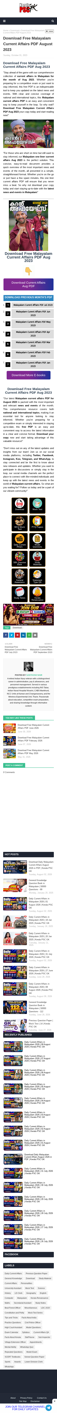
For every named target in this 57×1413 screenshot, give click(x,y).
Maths (7, 1303)
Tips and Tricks (11, 1318)
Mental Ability (10, 1347)
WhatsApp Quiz (26, 1347)
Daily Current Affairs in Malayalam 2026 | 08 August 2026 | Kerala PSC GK (41, 988)
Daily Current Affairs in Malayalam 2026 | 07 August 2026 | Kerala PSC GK (37, 1058)
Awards (17, 1362)
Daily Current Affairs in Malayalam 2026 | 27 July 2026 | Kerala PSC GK (38, 1227)
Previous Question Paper (36, 1273)
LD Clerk (18, 1293)
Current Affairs (11, 1283)
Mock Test (29, 1288)
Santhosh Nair (34, 675)
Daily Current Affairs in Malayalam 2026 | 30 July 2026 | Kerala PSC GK (38, 1185)
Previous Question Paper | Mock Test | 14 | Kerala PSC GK (41, 1023)
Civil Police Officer (33, 1322)
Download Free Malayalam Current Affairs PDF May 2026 (33, 752)
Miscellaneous (31, 1308)
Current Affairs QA (41, 1332)
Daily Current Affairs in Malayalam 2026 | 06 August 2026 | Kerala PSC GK (37, 1072)
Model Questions (33, 1327)
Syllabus (26, 1332)
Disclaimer (35, 1401)
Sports (7, 1362)
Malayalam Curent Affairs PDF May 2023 (33, 323)
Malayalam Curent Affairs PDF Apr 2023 (33, 333)
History (8, 1293)
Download (14, 30)
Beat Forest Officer (13, 1308)
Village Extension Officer (15, 1342)
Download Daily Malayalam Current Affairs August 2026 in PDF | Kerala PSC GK (41, 866)
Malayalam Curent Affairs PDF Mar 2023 (33, 344)
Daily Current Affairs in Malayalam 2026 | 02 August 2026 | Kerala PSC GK (37, 1128)
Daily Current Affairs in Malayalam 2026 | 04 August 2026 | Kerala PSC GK (37, 1100)
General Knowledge (13, 1278)
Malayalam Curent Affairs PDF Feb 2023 (33, 354)
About (13, 1398)
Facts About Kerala (13, 1337)
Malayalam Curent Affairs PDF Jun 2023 (33, 313)
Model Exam (31, 1352)
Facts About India (29, 1318)
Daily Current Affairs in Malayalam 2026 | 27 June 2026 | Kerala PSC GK (41, 970)
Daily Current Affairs (13, 1273)
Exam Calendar (11, 1332)
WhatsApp (9, 1367)
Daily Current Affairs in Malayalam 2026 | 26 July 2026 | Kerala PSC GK (38, 1241)
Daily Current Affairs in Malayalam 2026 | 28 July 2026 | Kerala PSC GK (38, 1213)
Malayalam (22, 1298)
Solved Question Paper (34, 1357)
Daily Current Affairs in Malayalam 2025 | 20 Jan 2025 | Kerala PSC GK (40, 936)
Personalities (26, 1283)
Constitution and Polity (14, 1313)
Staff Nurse (29, 1337)
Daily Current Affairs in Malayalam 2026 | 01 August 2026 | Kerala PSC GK (41, 903)
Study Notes (40, 1303)
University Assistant (13, 1288)
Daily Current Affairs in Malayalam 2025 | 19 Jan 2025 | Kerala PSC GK (40, 920)
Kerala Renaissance (39, 1298)
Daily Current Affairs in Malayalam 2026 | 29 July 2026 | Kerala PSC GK (38, 1199)
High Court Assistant (13, 1327)
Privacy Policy (26, 1398)
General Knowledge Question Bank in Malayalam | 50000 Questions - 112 (38, 1007)
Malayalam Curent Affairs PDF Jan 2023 (33, 364)
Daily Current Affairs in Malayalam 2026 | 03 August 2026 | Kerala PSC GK (37, 1114)
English (43, 1293)
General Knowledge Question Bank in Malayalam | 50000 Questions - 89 (38, 885)
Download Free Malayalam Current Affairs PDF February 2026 (33, 739)
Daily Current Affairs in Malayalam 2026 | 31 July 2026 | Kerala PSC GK (40, 954)
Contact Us (42, 1398)
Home (5, 30)
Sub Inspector (44, 1337)
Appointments (36, 1342)
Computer (9, 1298)
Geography (31, 1293)
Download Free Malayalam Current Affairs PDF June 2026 (33, 726)
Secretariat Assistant (22, 1303)
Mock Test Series (35, 1313)
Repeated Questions (13, 1352)
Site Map (23, 1401)
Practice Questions (13, 1322)
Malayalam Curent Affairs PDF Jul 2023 (33, 305)
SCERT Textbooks (12, 1357)
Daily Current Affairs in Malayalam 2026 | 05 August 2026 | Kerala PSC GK (37, 1086)
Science (41, 1288)
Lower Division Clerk (34, 1362)
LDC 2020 (45, 1308)
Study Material (45, 1278)
